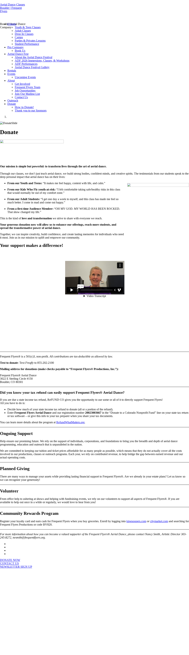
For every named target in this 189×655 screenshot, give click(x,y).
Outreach (12, 100)
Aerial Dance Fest (17, 53)
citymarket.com (159, 521)
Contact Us (21, 97)
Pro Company (15, 47)
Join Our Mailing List (27, 93)
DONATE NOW (10, 560)
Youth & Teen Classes (28, 27)
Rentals (11, 70)
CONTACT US (9, 563)
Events (11, 73)
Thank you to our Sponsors (31, 110)
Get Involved (22, 83)
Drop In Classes (24, 34)
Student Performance (27, 43)
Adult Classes (23, 30)
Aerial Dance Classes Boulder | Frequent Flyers (12, 8)
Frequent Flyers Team (27, 87)
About (11, 80)
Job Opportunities (25, 90)
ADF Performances (26, 63)
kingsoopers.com (136, 521)
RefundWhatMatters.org (70, 422)
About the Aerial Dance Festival (33, 57)
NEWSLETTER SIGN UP (16, 566)
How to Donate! (24, 107)
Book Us (20, 50)
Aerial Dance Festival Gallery (32, 67)
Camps (19, 37)
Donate (11, 103)
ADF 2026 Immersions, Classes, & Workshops (42, 60)
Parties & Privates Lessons (30, 40)
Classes (11, 24)
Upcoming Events (25, 77)
